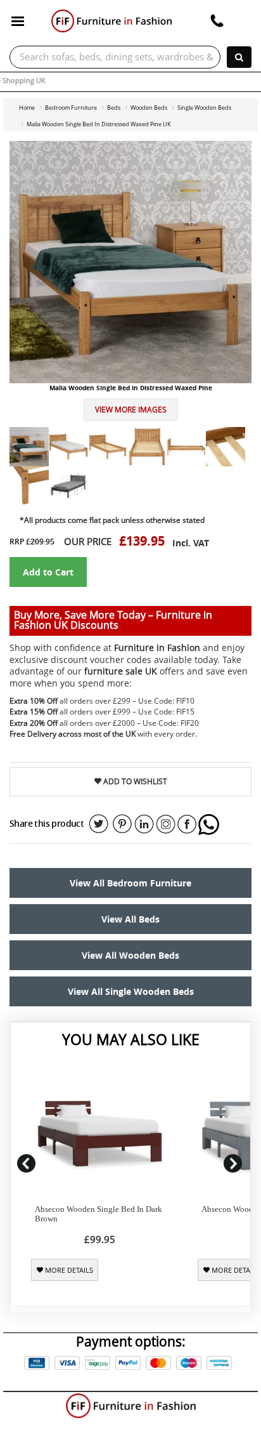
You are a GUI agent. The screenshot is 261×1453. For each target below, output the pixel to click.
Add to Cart (48, 572)
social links (99, 824)
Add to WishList (134, 781)
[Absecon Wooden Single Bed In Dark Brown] (100, 1131)
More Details (68, 1270)
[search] (239, 57)
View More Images (131, 409)
